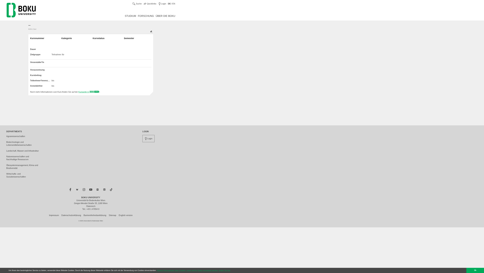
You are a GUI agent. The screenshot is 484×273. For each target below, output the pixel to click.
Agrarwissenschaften (15, 136)
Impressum (54, 215)
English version (126, 215)
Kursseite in (83, 92)
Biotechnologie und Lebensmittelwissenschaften (19, 143)
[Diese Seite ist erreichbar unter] (151, 31)
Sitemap (112, 215)
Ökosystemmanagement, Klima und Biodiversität (22, 166)
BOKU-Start (32, 29)
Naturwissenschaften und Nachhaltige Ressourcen (17, 158)
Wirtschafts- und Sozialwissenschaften (16, 175)
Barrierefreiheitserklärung (95, 215)
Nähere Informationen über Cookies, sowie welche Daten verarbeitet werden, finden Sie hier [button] (193, 270)
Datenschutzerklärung (71, 215)
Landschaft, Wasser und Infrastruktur (22, 151)
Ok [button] (475, 270)
